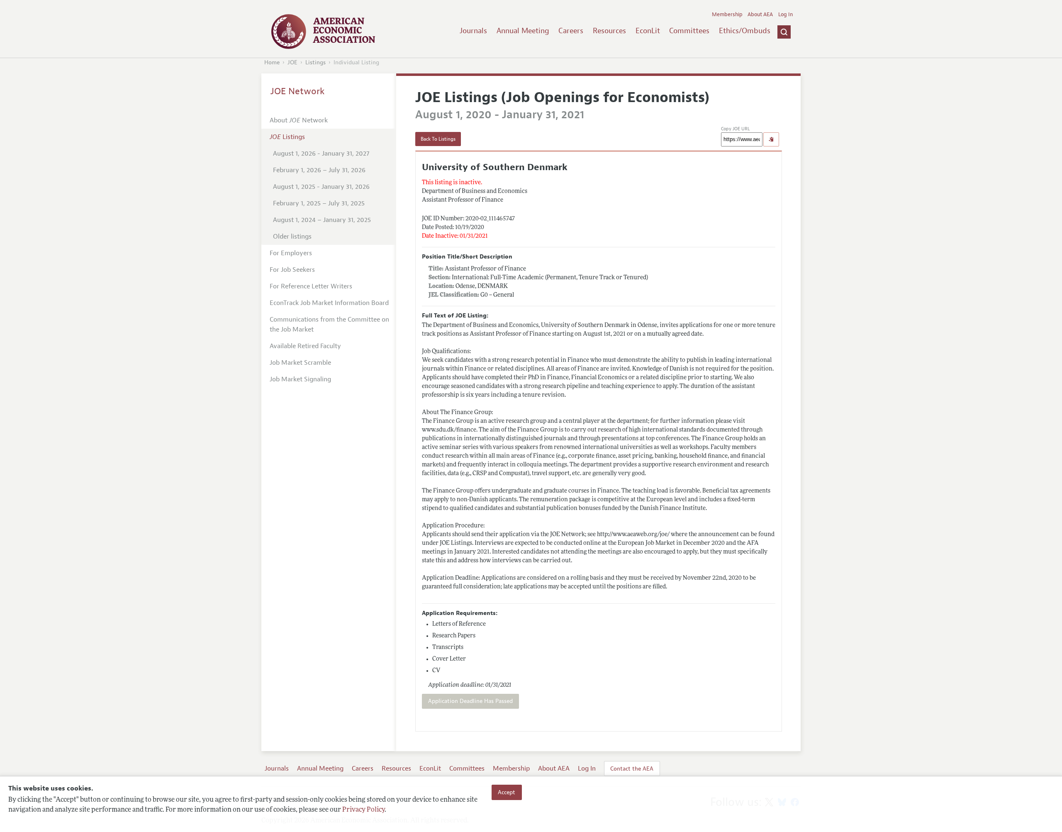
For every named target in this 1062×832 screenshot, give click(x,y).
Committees (689, 30)
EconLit (648, 30)
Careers (570, 30)
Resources (609, 30)
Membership (727, 14)
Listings (315, 62)
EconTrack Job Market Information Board (329, 303)
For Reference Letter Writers (311, 286)
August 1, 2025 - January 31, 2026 (321, 187)
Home (272, 62)
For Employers (291, 253)
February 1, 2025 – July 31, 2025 (319, 203)
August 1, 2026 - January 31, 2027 (321, 153)
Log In (785, 14)
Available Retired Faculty (305, 346)
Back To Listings (438, 139)
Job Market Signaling (300, 379)
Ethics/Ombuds (744, 30)
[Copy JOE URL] (771, 139)
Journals (473, 30)
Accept (506, 792)
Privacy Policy (363, 810)
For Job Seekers (292, 270)
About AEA (760, 14)
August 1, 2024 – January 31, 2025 (322, 220)
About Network (299, 120)
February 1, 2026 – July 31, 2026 (319, 170)
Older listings (292, 236)
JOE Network (297, 91)
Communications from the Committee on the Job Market (329, 324)
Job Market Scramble (300, 363)
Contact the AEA (631, 768)
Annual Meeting (523, 30)
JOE (292, 62)
